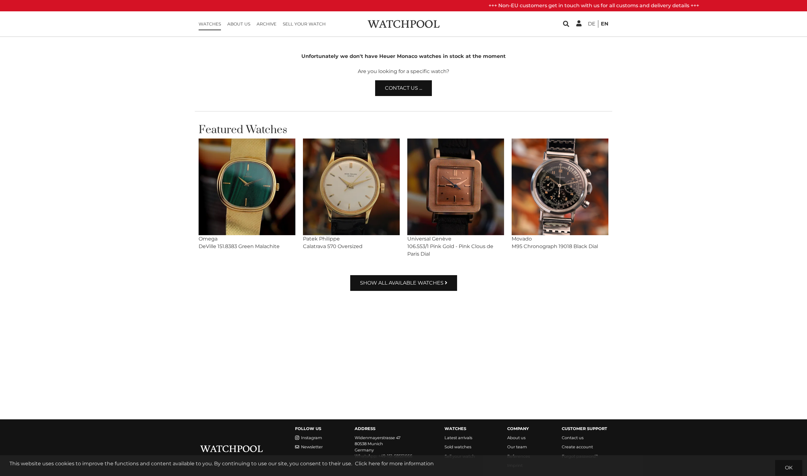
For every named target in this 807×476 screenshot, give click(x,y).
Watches (210, 23)
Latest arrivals (458, 437)
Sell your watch (304, 23)
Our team (517, 447)
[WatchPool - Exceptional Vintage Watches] (403, 23)
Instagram (311, 437)
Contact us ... (403, 88)
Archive (266, 23)
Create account (577, 447)
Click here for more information (394, 464)
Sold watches (457, 447)
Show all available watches (402, 283)
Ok (788, 468)
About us (238, 23)
